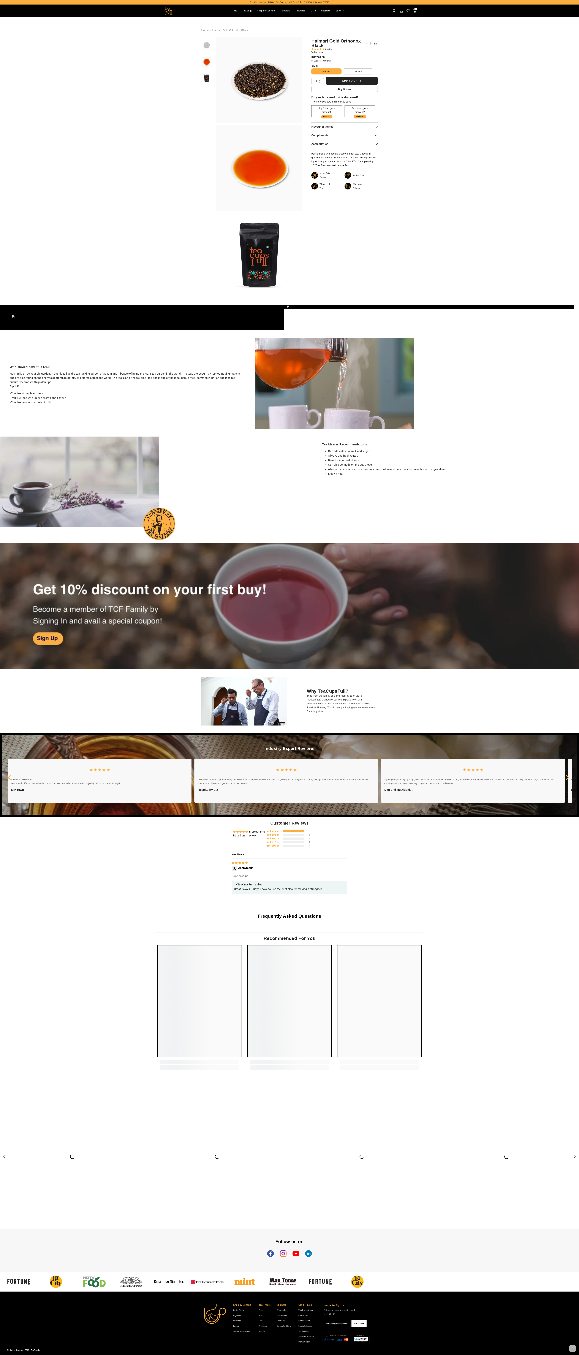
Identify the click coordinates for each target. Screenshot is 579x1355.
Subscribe (359, 1324)
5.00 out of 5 (257, 831)
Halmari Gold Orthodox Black (336, 43)
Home (205, 30)
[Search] (394, 11)
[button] (318, 49)
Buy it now (344, 89)
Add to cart (352, 80)
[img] (240, 862)
